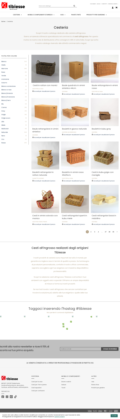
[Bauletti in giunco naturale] (75, 112)
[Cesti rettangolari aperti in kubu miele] (75, 199)
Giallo (3, 65)
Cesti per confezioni (38, 391)
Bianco (3, 61)
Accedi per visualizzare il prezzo (44, 91)
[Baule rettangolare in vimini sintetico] (45, 112)
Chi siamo (93, 4)
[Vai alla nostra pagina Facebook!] (3, 397)
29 (113, 232)
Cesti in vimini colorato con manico (45, 217)
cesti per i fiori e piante (39, 222)
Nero (3, 136)
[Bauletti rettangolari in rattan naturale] (45, 155)
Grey (3, 111)
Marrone (4, 68)
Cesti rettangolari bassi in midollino (104, 217)
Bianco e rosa (6, 90)
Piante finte (76, 15)
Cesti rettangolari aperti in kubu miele (74, 217)
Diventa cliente (112, 4)
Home (3, 21)
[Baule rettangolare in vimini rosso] (105, 69)
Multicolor (5, 129)
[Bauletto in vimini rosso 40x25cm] (75, 155)
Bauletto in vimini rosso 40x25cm (73, 173)
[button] (116, 8)
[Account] (113, 7)
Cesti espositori (36, 388)
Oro (2, 139)
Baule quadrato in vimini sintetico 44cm (73, 86)
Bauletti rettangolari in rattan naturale (43, 173)
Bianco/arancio (7, 93)
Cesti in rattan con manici (44, 85)
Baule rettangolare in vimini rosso (105, 86)
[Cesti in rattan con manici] (45, 69)
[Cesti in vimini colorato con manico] (45, 199)
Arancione (5, 79)
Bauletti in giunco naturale (74, 128)
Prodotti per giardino (95, 15)
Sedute (63, 385)
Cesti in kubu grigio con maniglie (103, 173)
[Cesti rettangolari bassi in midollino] (105, 199)
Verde (3, 76)
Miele (3, 125)
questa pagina (59, 417)
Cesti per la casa (36, 382)
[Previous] (4, 327)
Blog (98, 4)
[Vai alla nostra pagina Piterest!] (12, 397)
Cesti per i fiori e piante (39, 385)
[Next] (115, 327)
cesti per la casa (37, 89)
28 (109, 232)
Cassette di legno (38, 178)
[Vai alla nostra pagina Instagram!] (7, 397)
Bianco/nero (6, 100)
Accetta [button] (114, 416)
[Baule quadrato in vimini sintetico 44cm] (75, 69)
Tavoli (63, 388)
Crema (4, 107)
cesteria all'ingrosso (69, 132)
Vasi (62, 15)
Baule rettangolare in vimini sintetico (45, 130)
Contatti (104, 4)
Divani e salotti (66, 382)
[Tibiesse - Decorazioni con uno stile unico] (13, 6)
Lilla (2, 122)
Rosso (3, 143)
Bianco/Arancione (8, 97)
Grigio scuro (5, 118)
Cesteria (65, 91)
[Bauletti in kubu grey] (105, 112)
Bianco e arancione (8, 86)
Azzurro (4, 83)
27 (105, 232)
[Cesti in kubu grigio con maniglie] (105, 155)
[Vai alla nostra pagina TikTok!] (16, 397)
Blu (2, 104)
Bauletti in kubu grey (101, 128)
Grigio (3, 114)
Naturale (4, 132)
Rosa (3, 72)
